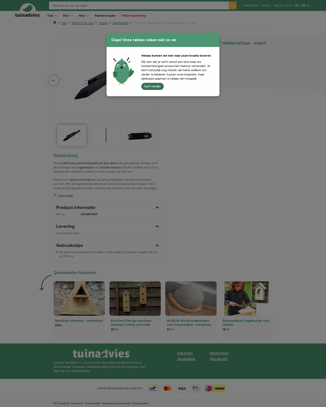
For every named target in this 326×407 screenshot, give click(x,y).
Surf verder (152, 86)
